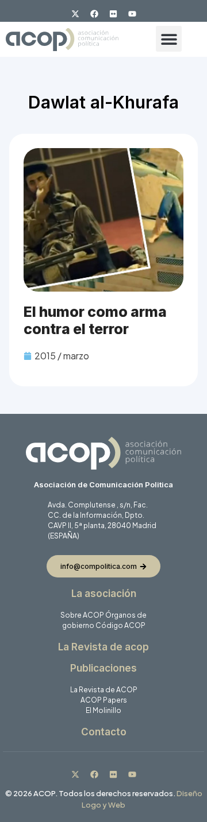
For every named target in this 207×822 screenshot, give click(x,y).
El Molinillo (103, 710)
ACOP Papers (103, 700)
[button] (169, 39)
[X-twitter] (75, 14)
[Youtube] (132, 14)
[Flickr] (113, 14)
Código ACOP (120, 625)
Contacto (103, 732)
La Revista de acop (103, 647)
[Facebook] (94, 14)
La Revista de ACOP (103, 689)
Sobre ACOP (82, 615)
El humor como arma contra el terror (95, 320)
